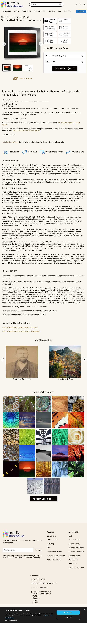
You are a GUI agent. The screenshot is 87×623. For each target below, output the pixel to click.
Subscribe (38, 550)
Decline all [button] (68, 618)
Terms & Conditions (76, 552)
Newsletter (73, 563)
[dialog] (43, 615)
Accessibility (74, 532)
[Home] (14, 7)
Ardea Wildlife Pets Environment (16, 327)
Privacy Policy (74, 540)
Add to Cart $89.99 (64, 68)
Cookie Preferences (76, 567)
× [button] (84, 609)
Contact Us (34, 575)
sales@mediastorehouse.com (45, 583)
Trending (51, 11)
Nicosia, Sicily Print (65, 379)
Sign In (81, 11)
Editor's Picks (39, 11)
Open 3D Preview (25, 78)
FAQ (70, 536)
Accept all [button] (68, 612)
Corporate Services (54, 552)
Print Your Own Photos (56, 556)
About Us (50, 532)
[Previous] (4, 44)
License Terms (74, 556)
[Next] (41, 44)
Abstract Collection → (43, 498)
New (59, 11)
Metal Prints (73, 560)
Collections (26, 11)
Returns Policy (74, 544)
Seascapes (35, 331)
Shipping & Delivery (76, 548)
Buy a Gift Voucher (54, 560)
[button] (29, 620)
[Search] (60, 4)
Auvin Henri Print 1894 (22, 379)
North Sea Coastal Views (10, 142)
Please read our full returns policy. (26, 131)
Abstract (34, 327)
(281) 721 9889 (39, 579)
